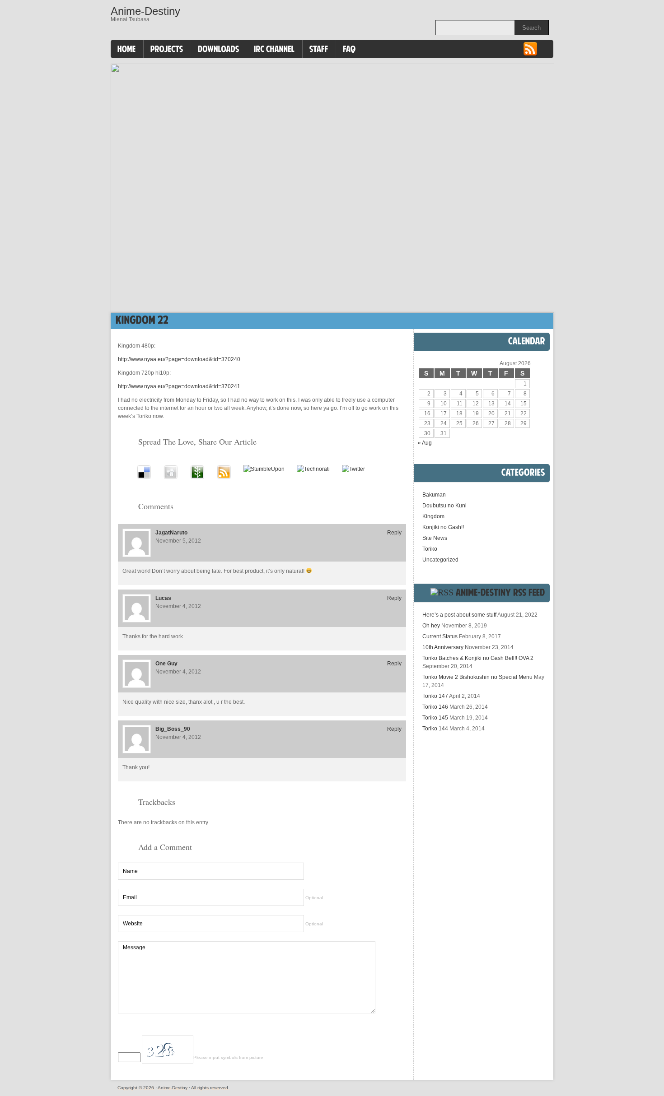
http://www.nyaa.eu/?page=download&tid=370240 (179, 359)
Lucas (163, 598)
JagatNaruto (171, 532)
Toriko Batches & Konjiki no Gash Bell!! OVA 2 (477, 658)
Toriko (429, 549)
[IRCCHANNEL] (274, 49)
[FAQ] (349, 49)
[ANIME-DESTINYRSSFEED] (500, 592)
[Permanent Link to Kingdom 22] (142, 320)
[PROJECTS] (167, 49)
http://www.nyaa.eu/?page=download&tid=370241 (179, 386)
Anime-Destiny (145, 11)
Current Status (440, 636)
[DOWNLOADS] (218, 49)
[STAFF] (319, 49)
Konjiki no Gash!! (443, 527)
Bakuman (434, 495)
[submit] (383, 1029)
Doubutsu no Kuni (444, 505)
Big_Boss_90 (172, 729)
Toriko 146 (435, 707)
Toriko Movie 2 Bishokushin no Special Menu (477, 677)
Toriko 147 (435, 696)
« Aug (425, 443)
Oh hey (431, 625)
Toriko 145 (435, 718)
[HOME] (127, 49)
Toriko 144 (435, 728)
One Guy (166, 663)
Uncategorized (440, 560)
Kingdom (433, 516)
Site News (434, 538)
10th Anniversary (442, 647)
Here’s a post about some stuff (459, 615)
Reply (394, 532)
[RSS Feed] (530, 54)
